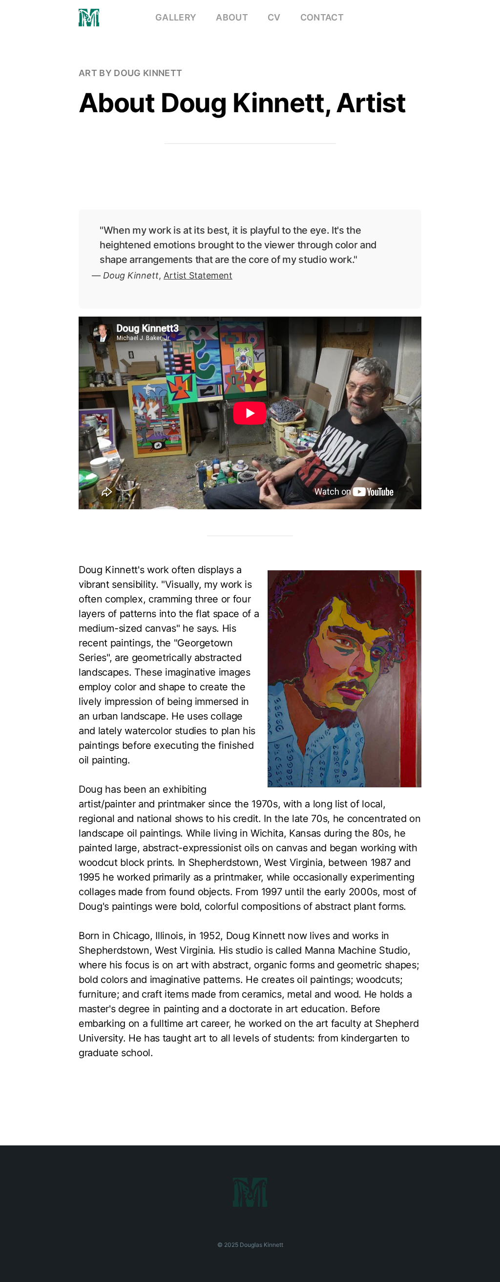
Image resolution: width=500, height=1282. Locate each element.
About (232, 17)
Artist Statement (198, 275)
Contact (322, 17)
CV (274, 17)
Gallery (175, 17)
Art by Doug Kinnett (131, 73)
